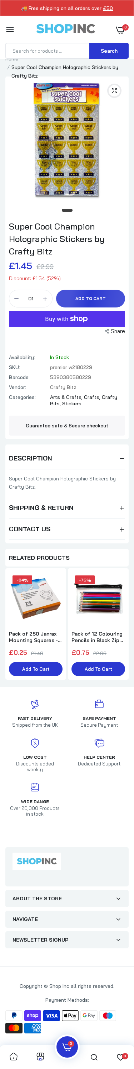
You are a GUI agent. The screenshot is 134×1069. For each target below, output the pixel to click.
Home (11, 59)
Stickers (71, 403)
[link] (13, 1057)
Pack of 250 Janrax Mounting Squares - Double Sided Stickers (33, 637)
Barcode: (19, 377)
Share (118, 331)
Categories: (22, 397)
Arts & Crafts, (67, 397)
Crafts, (93, 397)
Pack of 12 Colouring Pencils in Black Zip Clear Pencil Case (97, 637)
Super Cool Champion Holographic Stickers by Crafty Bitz (57, 239)
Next (120, 625)
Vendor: (17, 387)
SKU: (14, 367)
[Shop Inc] (65, 30)
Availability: (22, 357)
